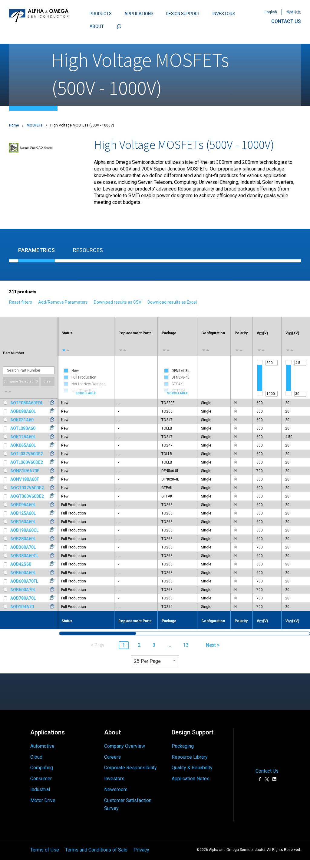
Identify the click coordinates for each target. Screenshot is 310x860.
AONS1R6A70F (24, 471)
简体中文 (293, 12)
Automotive (42, 746)
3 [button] (154, 645)
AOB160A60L (23, 522)
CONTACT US (286, 21)
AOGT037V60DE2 (27, 488)
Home (14, 125)
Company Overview (124, 746)
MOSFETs (35, 125)
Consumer (41, 778)
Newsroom (115, 789)
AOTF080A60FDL (26, 403)
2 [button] (139, 645)
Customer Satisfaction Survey (127, 804)
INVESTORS (224, 13)
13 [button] (186, 645)
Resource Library (190, 757)
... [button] (169, 645)
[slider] (260, 362)
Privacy (141, 850)
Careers (112, 757)
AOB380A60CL (24, 556)
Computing (41, 768)
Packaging (183, 746)
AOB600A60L (23, 573)
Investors (114, 778)
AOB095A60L (23, 505)
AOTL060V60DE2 (26, 462)
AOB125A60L (23, 513)
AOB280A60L (23, 539)
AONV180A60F (24, 479)
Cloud (36, 757)
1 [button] (123, 645)
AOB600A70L (23, 590)
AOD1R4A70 (22, 607)
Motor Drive (42, 800)
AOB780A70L (23, 598)
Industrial (40, 789)
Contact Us (267, 771)
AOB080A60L (23, 411)
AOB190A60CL (24, 530)
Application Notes (190, 778)
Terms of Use (44, 850)
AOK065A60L (23, 445)
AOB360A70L (23, 547)
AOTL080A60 (22, 428)
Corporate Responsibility (130, 768)
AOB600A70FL (24, 581)
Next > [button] (213, 645)
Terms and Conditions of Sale (96, 850)
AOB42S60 (20, 564)
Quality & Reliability (192, 768)
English (271, 12)
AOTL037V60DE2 (26, 454)
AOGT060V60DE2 (27, 496)
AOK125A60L (23, 437)
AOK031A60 (22, 420)
